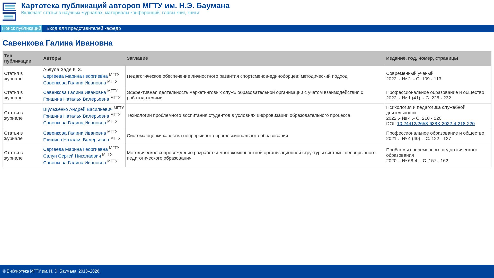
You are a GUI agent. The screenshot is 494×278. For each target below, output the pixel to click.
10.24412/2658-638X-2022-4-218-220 (436, 123)
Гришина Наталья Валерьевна (76, 99)
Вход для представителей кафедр (84, 28)
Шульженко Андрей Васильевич (77, 109)
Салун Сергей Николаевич (72, 156)
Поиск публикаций (21, 28)
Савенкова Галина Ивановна (74, 82)
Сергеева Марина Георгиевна (75, 76)
